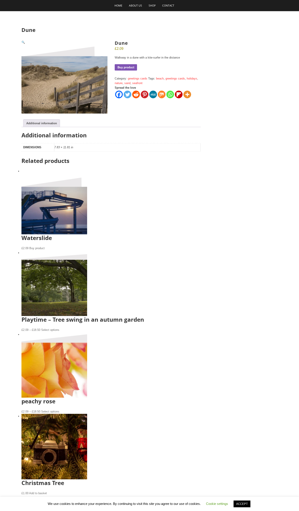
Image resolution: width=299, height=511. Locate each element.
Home (118, 5)
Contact (168, 5)
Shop (152, 5)
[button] (23, 42)
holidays (192, 78)
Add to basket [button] (38, 493)
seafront (137, 83)
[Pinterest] (144, 94)
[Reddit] (136, 94)
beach (160, 78)
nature (119, 83)
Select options (50, 329)
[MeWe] (153, 94)
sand (127, 83)
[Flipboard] (179, 94)
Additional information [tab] (41, 123)
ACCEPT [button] (242, 504)
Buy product (126, 67)
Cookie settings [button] (217, 504)
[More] (187, 94)
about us (135, 5)
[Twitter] (127, 94)
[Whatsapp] (170, 94)
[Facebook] (119, 94)
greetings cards (137, 78)
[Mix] (161, 94)
